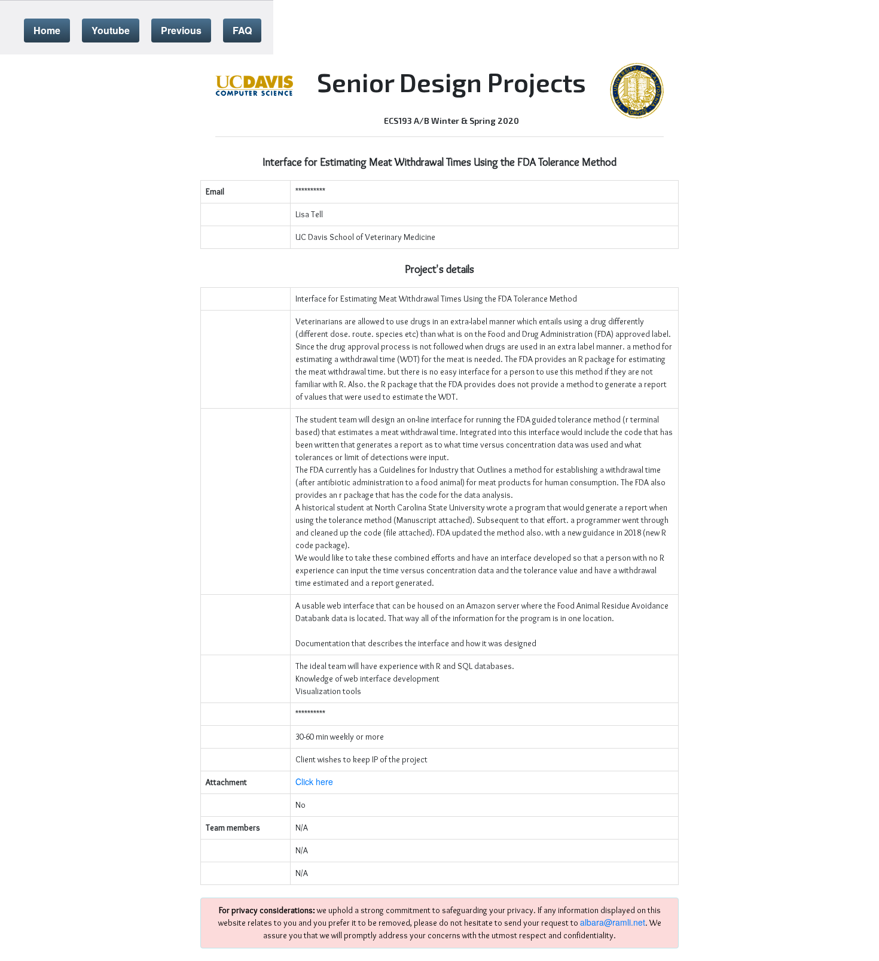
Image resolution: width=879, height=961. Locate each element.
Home (46, 30)
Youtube (110, 30)
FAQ (242, 30)
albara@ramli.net (612, 922)
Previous (181, 30)
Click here (314, 781)
